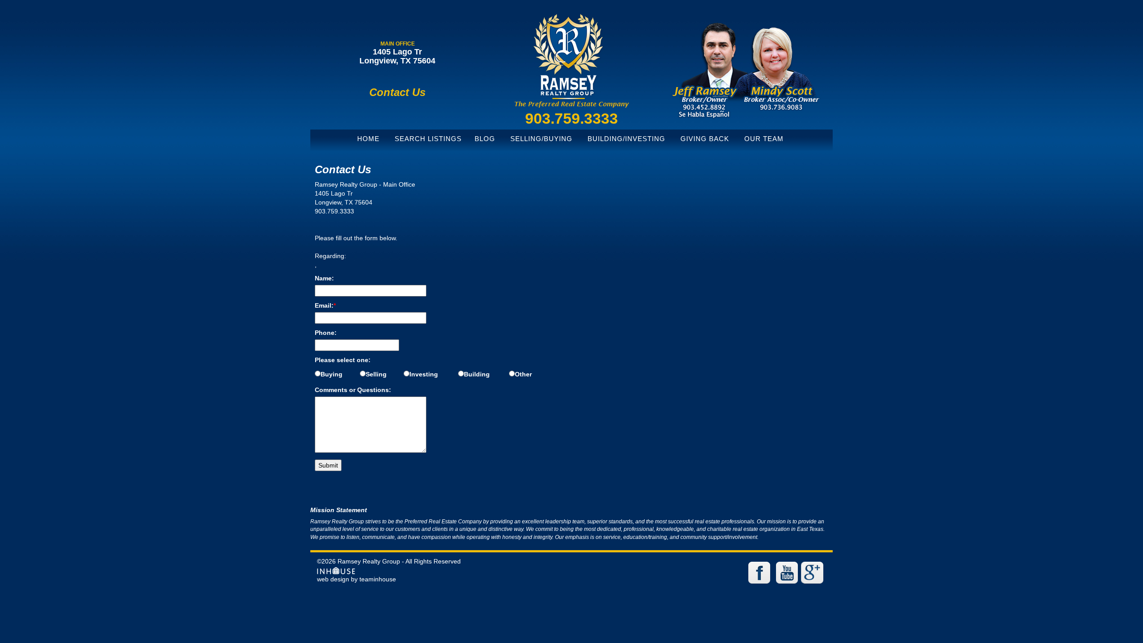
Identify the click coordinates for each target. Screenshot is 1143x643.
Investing (423, 374)
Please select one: (343, 359)
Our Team (764, 138)
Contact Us (397, 92)
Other (523, 374)
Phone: (326, 332)
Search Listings (428, 138)
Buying (331, 374)
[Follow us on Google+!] (813, 572)
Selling (376, 374)
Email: (325, 305)
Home (368, 138)
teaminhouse (377, 579)
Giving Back (704, 138)
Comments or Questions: (353, 389)
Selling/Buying (541, 138)
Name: (324, 278)
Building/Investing (626, 138)
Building (477, 374)
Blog (485, 138)
